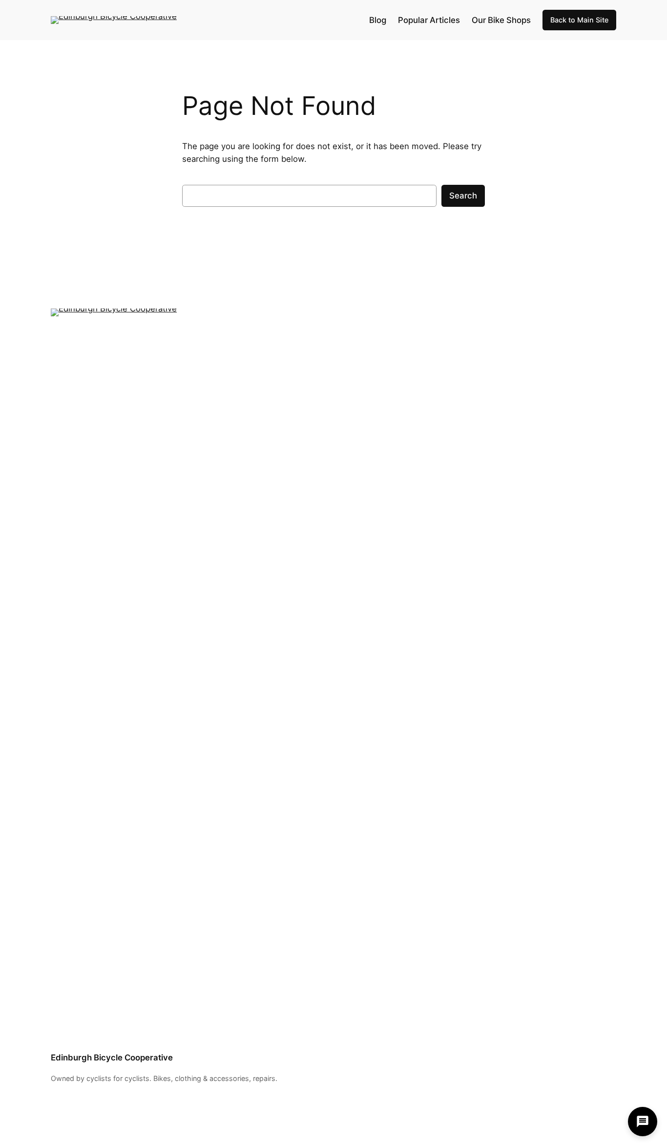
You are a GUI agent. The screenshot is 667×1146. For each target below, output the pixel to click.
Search (463, 195)
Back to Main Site (579, 20)
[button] (642, 1121)
